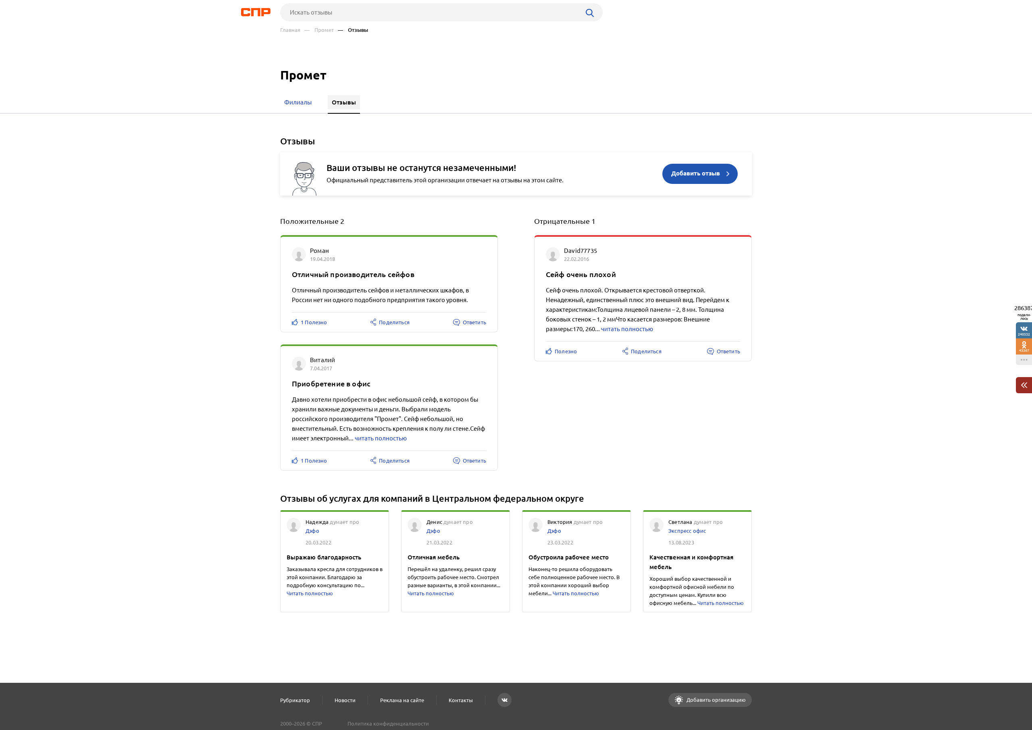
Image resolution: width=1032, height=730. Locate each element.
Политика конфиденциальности (388, 723)
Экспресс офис (687, 531)
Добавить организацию (715, 700)
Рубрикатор (295, 700)
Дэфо (312, 531)
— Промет (319, 30)
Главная (290, 30)
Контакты (461, 700)
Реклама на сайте (402, 700)
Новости (345, 700)
